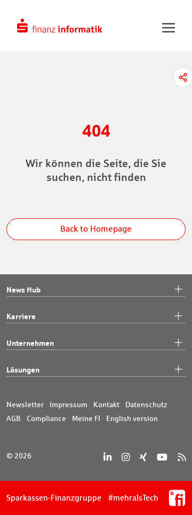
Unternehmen (30, 342)
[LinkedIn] (107, 457)
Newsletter (25, 404)
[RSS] (182, 457)
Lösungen (22, 369)
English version (132, 418)
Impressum (68, 404)
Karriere (21, 316)
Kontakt (106, 404)
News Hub (23, 289)
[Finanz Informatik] (59, 25)
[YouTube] (162, 457)
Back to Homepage (96, 229)
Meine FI (86, 418)
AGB (13, 418)
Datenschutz (146, 404)
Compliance (46, 418)
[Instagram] (126, 457)
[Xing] (143, 457)
